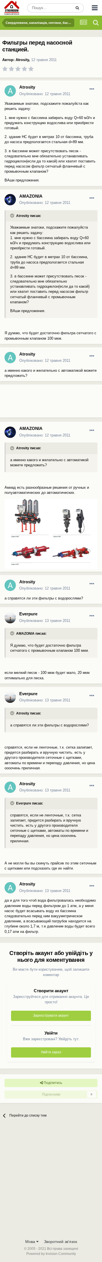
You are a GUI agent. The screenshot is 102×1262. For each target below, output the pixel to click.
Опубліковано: (44, 94)
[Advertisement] (45, 403)
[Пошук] (77, 8)
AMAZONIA (30, 196)
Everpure (28, 613)
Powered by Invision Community (51, 1254)
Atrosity (22, 60)
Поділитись (52, 1083)
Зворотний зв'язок (60, 1241)
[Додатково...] (91, 89)
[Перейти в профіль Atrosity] (10, 91)
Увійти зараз (51, 1052)
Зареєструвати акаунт (51, 1015)
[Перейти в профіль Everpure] (10, 617)
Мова (30, 1241)
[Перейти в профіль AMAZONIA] (10, 199)
